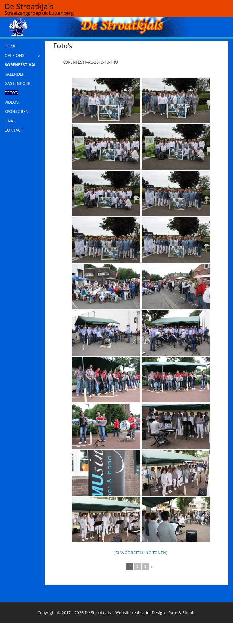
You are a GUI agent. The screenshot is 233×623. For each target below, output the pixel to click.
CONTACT (14, 130)
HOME (10, 46)
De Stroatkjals (29, 6)
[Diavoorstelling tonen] (140, 552)
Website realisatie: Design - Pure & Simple (155, 612)
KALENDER (15, 74)
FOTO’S (11, 92)
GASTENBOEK (17, 83)
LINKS (10, 121)
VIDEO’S (12, 102)
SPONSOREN (17, 111)
